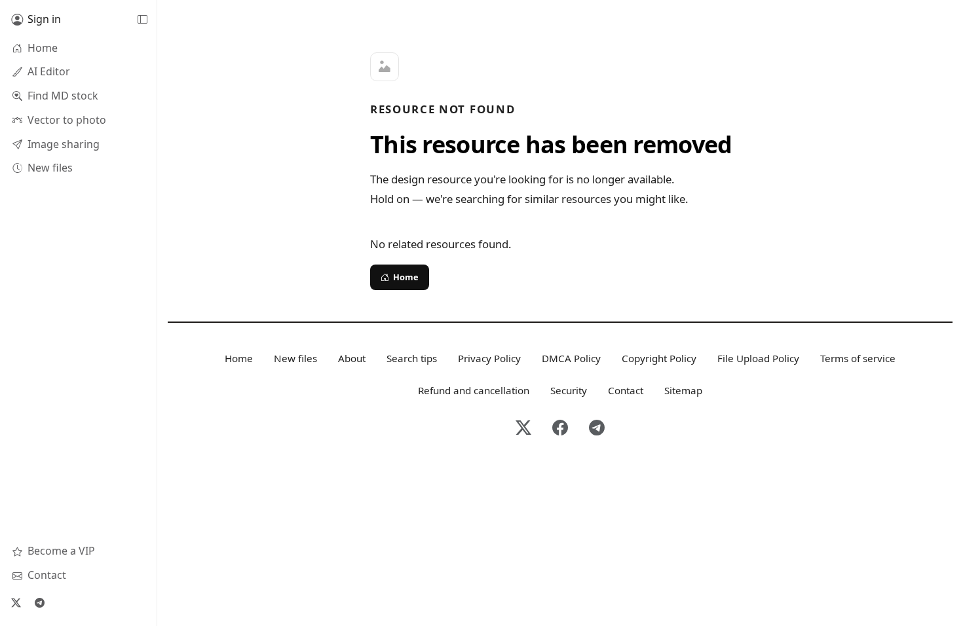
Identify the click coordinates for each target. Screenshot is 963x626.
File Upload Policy (758, 358)
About (352, 358)
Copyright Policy (659, 358)
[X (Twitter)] (15, 602)
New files (295, 358)
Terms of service (858, 358)
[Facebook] (560, 428)
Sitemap (683, 390)
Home (406, 277)
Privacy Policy (489, 358)
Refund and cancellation (473, 390)
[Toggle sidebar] (142, 19)
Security (568, 390)
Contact (625, 390)
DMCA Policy (571, 358)
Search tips (412, 358)
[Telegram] (39, 602)
